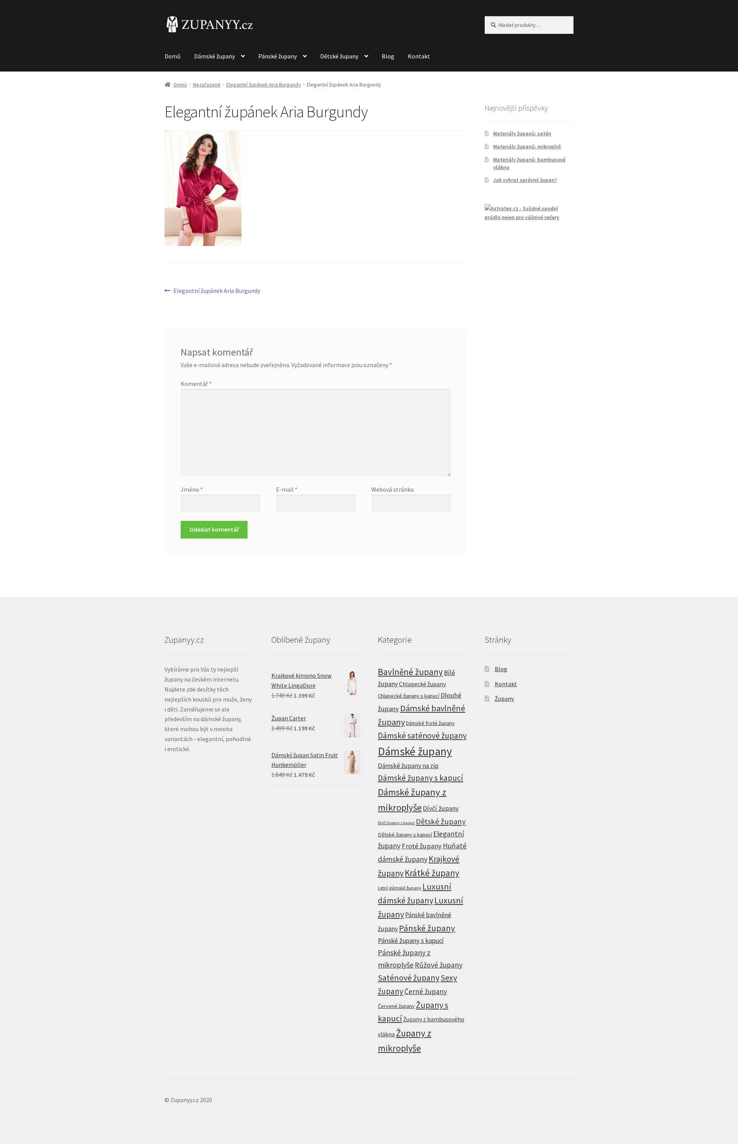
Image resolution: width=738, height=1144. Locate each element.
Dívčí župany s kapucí (396, 822)
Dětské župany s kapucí (405, 834)
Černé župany (425, 991)
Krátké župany (432, 872)
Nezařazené (207, 84)
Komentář (196, 383)
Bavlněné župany (410, 671)
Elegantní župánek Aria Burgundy (263, 84)
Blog (388, 56)
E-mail (287, 489)
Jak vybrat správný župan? (525, 179)
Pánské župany (277, 56)
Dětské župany (339, 56)
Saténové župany (408, 978)
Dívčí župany (441, 808)
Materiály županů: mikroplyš (527, 146)
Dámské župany (214, 56)
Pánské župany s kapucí (411, 940)
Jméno (192, 489)
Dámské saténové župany (422, 735)
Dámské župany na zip (408, 766)
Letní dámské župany (399, 888)
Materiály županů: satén (522, 133)
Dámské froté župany (430, 723)
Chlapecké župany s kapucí (408, 695)
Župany (504, 698)
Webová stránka (392, 489)
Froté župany (422, 845)
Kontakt (419, 56)
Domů (173, 56)
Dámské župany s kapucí (420, 778)
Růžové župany (438, 964)
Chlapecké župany (422, 684)
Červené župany (396, 1006)
